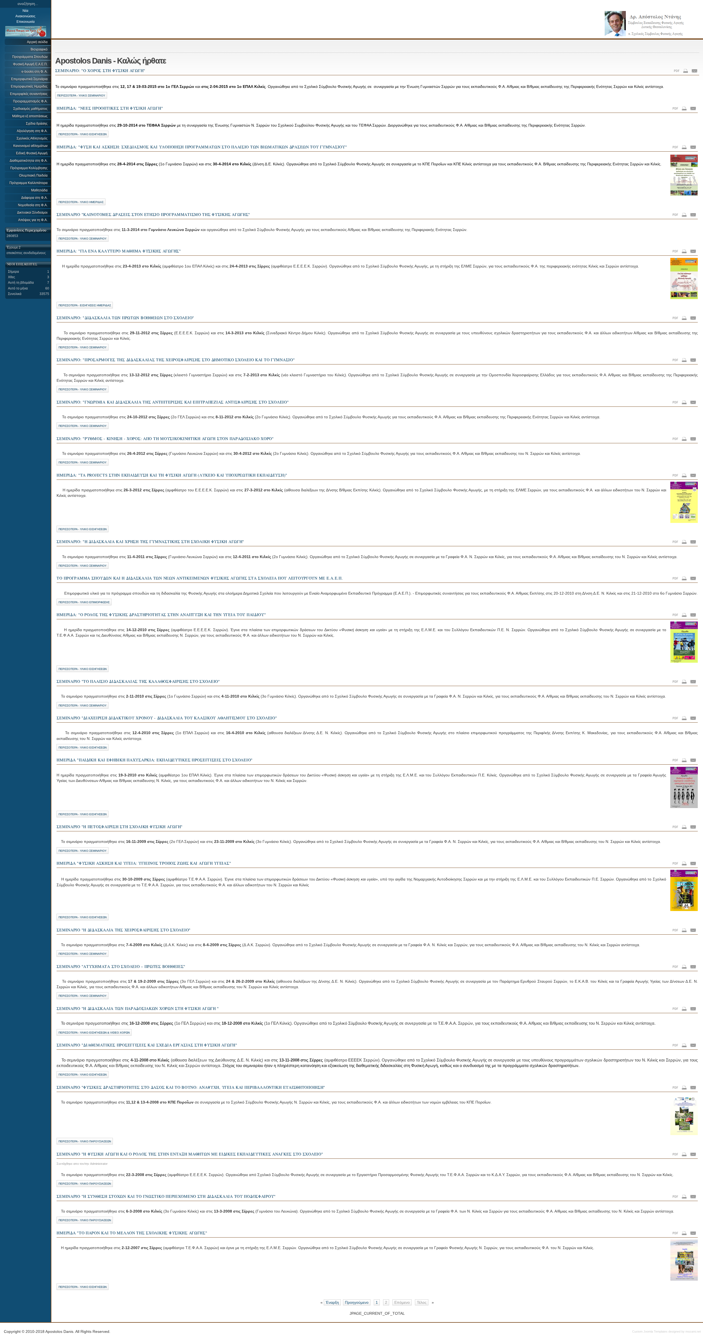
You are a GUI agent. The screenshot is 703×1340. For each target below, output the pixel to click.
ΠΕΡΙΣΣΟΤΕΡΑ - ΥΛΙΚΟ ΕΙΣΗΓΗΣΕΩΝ (82, 134)
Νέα (25, 10)
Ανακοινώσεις (25, 16)
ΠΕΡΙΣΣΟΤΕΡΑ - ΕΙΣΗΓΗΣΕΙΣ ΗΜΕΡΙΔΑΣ (84, 305)
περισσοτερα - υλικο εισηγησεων (82, 747)
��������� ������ (642, 19)
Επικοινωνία (25, 21)
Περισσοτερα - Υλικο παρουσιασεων (84, 1220)
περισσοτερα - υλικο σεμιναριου (82, 425)
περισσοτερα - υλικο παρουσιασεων (84, 1141)
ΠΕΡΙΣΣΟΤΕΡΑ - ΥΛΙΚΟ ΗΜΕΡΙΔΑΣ (81, 202)
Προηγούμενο (357, 1302)
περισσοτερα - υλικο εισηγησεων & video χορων (94, 1032)
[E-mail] (694, 71)
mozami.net (693, 1331)
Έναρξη (332, 1302)
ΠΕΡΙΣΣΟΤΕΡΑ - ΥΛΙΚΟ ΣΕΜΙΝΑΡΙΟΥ (81, 95)
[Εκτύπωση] (686, 71)
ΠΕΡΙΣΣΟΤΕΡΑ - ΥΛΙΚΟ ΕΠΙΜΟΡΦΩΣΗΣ (84, 602)
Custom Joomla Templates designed (656, 1331)
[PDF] (677, 71)
